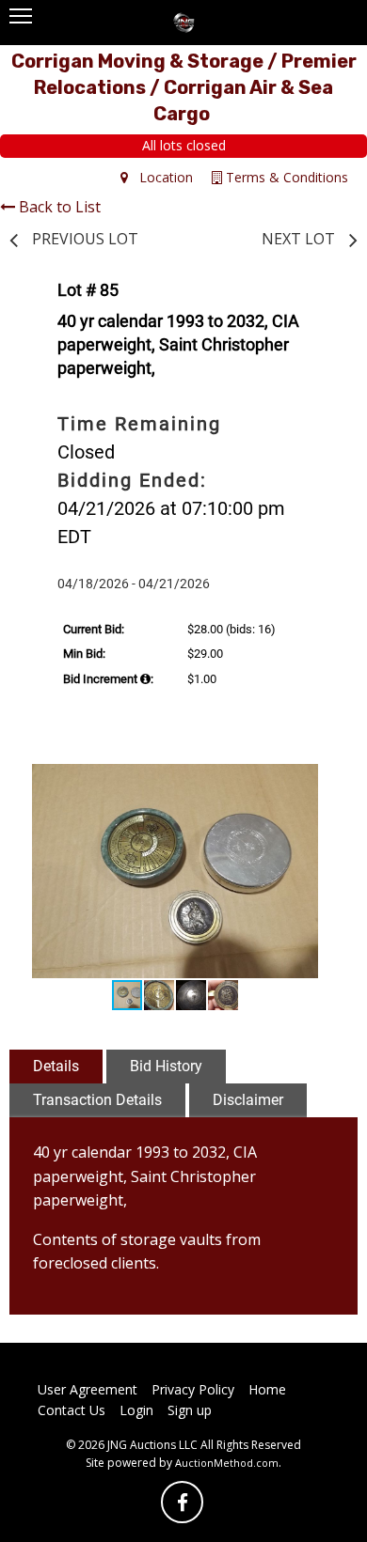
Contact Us (71, 1410)
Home (267, 1389)
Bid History (166, 1066)
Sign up (190, 1410)
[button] (319, 781)
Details (56, 1066)
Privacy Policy (193, 1389)
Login (136, 1410)
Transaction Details (97, 1100)
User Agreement (87, 1389)
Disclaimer (248, 1100)
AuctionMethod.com (227, 1463)
